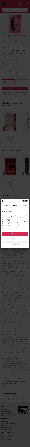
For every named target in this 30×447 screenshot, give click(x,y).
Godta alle (15, 234)
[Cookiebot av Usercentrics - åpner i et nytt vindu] (21, 201)
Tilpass (14, 239)
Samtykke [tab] (5, 205)
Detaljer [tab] (15, 205)
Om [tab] (25, 205)
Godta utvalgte (15, 244)
